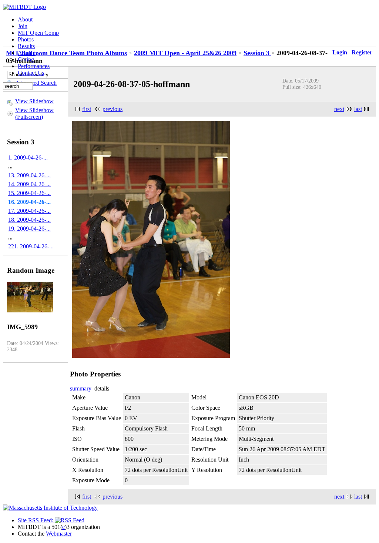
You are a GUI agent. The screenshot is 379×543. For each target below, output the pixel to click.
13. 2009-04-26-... (29, 175)
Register (362, 52)
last (358, 109)
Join (22, 26)
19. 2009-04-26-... (29, 228)
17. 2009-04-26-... (29, 211)
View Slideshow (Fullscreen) (34, 113)
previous (113, 109)
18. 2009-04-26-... (29, 220)
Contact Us (31, 73)
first (86, 109)
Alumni (27, 53)
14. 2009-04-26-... (29, 184)
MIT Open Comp (38, 33)
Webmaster (59, 533)
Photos (26, 39)
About (25, 19)
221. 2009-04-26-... (31, 246)
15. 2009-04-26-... (29, 193)
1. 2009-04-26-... (28, 157)
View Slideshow (34, 101)
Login (339, 52)
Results (26, 46)
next (339, 109)
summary (80, 388)
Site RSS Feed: (36, 520)
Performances (34, 66)
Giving (26, 59)
